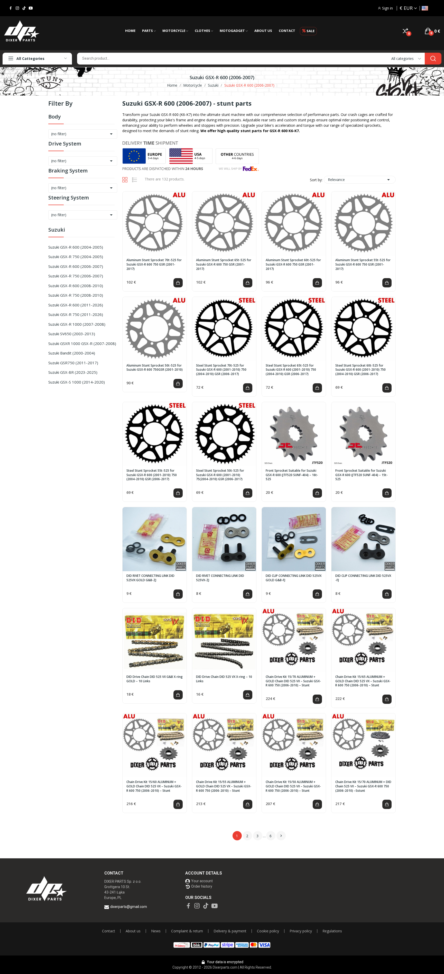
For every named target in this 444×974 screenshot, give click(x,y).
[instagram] (17, 8)
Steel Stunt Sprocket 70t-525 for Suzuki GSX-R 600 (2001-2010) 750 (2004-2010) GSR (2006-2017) (221, 369)
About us (133, 931)
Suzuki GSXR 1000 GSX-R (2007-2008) (82, 343)
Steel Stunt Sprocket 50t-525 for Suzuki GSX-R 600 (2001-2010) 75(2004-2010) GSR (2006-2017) (220, 475)
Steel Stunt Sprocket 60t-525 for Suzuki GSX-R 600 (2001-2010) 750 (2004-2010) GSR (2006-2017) (360, 369)
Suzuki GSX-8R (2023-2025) (72, 372)
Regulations (332, 931)
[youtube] (31, 8)
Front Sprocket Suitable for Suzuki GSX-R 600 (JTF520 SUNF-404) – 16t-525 (292, 475)
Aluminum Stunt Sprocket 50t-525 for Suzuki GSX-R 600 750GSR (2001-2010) (154, 367)
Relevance (360, 180)
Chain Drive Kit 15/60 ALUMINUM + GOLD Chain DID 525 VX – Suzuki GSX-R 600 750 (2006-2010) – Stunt (154, 786)
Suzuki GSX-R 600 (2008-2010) (75, 285)
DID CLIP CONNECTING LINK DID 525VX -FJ (363, 578)
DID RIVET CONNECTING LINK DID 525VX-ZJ (220, 578)
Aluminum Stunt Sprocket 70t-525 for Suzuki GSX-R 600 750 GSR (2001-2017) (154, 264)
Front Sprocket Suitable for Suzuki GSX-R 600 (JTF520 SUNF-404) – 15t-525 (361, 475)
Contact (108, 931)
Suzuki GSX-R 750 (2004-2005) (75, 256)
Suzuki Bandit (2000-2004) (71, 353)
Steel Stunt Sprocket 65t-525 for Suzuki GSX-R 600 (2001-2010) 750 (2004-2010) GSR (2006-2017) (291, 369)
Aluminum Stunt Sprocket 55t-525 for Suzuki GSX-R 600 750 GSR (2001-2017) (363, 264)
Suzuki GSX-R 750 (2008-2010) (75, 295)
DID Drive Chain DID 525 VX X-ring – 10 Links (224, 679)
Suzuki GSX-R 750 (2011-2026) (75, 314)
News (156, 931)
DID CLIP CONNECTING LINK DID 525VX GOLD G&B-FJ (293, 578)
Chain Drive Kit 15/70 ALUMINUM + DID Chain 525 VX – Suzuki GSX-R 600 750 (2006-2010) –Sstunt (363, 786)
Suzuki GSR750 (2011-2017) (73, 362)
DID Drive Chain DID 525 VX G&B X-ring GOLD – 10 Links (154, 679)
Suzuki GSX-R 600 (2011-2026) (75, 304)
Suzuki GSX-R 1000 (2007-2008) (76, 324)
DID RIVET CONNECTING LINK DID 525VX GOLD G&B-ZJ (150, 578)
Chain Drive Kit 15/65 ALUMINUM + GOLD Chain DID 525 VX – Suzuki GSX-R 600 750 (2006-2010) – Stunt (363, 681)
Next (281, 835)
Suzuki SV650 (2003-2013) (71, 333)
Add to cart (178, 282)
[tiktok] (24, 8)
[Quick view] (155, 224)
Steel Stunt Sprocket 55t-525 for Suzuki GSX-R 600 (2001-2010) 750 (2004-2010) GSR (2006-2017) (151, 475)
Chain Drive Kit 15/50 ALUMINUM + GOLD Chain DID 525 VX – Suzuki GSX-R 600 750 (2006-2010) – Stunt (293, 786)
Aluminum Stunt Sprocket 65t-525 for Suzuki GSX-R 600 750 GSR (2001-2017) (223, 264)
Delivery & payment (230, 931)
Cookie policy (268, 931)
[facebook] (11, 8)
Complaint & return (187, 931)
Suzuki (56, 230)
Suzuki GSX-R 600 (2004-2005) (75, 247)
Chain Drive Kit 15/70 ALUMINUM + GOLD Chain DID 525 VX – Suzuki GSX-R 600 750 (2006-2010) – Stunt (293, 681)
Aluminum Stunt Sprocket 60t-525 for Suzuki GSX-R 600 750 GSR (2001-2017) (293, 264)
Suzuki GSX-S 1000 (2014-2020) (76, 382)
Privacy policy (301, 931)
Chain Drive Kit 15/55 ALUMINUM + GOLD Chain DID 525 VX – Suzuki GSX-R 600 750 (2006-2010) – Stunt (223, 786)
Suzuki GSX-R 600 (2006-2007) (75, 266)
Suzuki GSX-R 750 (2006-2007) (75, 275)
